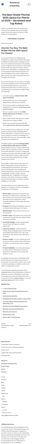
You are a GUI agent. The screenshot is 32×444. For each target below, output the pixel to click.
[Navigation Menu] (29, 4)
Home (3, 377)
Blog (2, 382)
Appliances (4, 393)
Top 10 (3, 391)
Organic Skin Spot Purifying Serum (11, 353)
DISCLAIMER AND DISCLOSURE (9, 415)
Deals (3, 385)
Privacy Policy (5, 366)
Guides (3, 388)
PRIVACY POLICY (7, 413)
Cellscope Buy (5, 355)
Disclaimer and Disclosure (9, 363)
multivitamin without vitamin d (10, 344)
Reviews (3, 380)
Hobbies (4, 402)
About (3, 369)
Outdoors (5, 404)
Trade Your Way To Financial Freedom (12, 347)
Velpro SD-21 (5, 350)
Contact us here (18, 278)
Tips (3, 396)
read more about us (7, 280)
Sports (3, 399)
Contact (3, 372)
